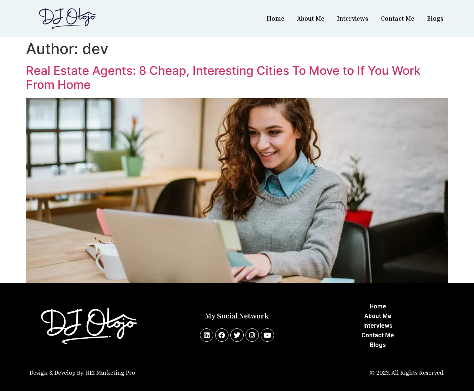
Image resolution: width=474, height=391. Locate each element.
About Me (310, 18)
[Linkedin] (206, 335)
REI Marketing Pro (110, 372)
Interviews (352, 18)
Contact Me (397, 18)
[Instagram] (252, 335)
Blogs (435, 18)
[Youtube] (267, 335)
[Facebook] (221, 335)
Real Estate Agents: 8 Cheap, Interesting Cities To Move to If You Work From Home (223, 77)
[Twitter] (237, 335)
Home (275, 18)
